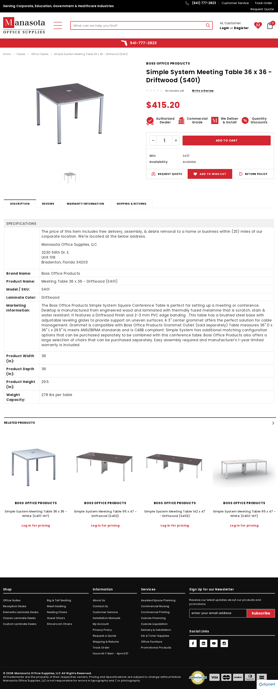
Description (20, 203)
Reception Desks (14, 606)
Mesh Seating (56, 606)
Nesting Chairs (57, 612)
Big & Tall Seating (59, 600)
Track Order (101, 648)
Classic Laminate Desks (19, 618)
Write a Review (202, 90)
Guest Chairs (56, 618)
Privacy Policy (102, 630)
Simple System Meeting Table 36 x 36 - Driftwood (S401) (91, 54)
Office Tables (39, 54)
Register (241, 28)
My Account (101, 624)
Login (224, 28)
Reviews (48, 203)
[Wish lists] (258, 25)
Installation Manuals (106, 618)
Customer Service (105, 612)
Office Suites (12, 600)
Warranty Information (85, 203)
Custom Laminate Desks (19, 624)
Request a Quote (104, 636)
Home (7, 54)
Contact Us (100, 606)
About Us (99, 600)
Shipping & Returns (132, 203)
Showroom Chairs (59, 624)
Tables (20, 54)
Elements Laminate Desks (20, 612)
